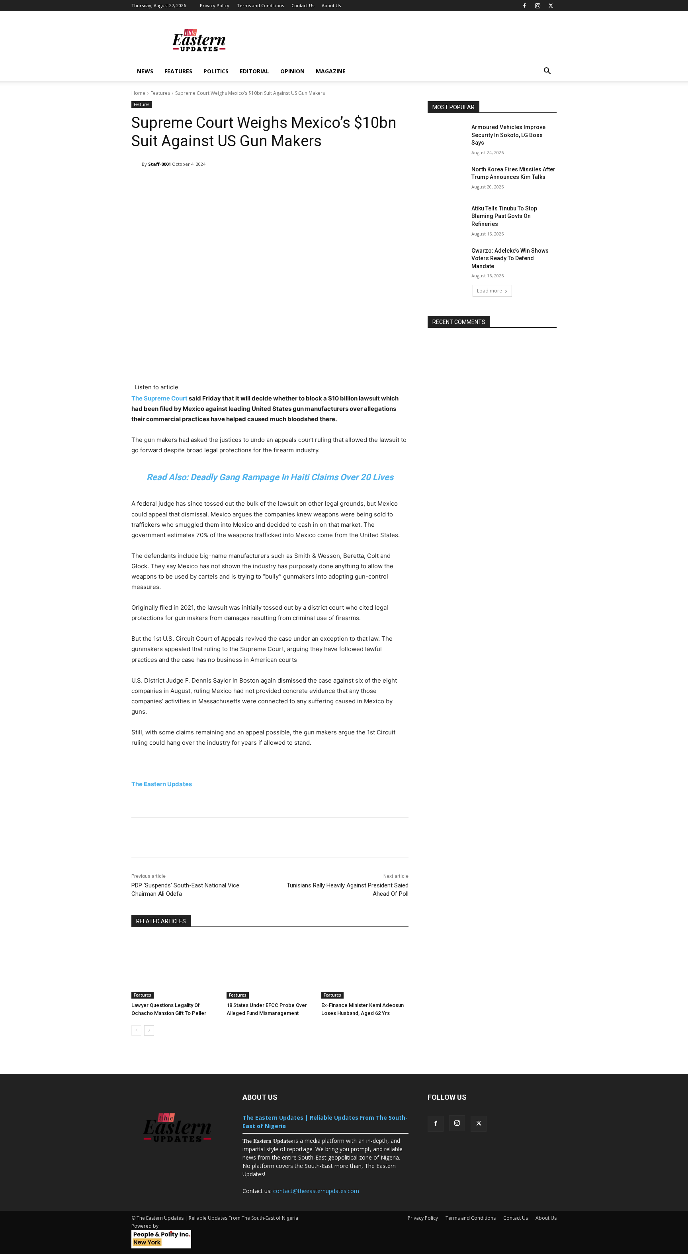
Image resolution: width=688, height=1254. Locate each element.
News (145, 71)
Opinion (292, 71)
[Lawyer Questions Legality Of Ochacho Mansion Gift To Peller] (175, 968)
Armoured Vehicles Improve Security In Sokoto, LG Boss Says (508, 135)
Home (138, 93)
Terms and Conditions (260, 5)
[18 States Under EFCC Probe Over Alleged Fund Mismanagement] (270, 968)
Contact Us (302, 5)
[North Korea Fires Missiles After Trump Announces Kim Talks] (447, 179)
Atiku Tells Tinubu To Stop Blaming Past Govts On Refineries (504, 216)
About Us (331, 5)
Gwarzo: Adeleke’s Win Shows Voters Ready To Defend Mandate (510, 258)
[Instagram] (537, 5)
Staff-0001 (159, 164)
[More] (382, 184)
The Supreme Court (159, 398)
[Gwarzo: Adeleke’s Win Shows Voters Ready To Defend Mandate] (447, 260)
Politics (216, 71)
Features (178, 71)
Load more (489, 290)
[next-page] (149, 1030)
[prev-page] (136, 1030)
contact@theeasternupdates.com (316, 1191)
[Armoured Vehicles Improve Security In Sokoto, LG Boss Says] (447, 137)
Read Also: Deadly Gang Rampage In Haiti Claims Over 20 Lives (270, 477)
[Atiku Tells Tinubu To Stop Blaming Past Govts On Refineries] (447, 218)
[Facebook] (524, 5)
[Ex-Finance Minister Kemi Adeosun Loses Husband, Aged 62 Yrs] (364, 968)
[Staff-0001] (136, 164)
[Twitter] (551, 5)
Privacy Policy (214, 5)
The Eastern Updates (162, 784)
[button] (547, 72)
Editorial (254, 71)
